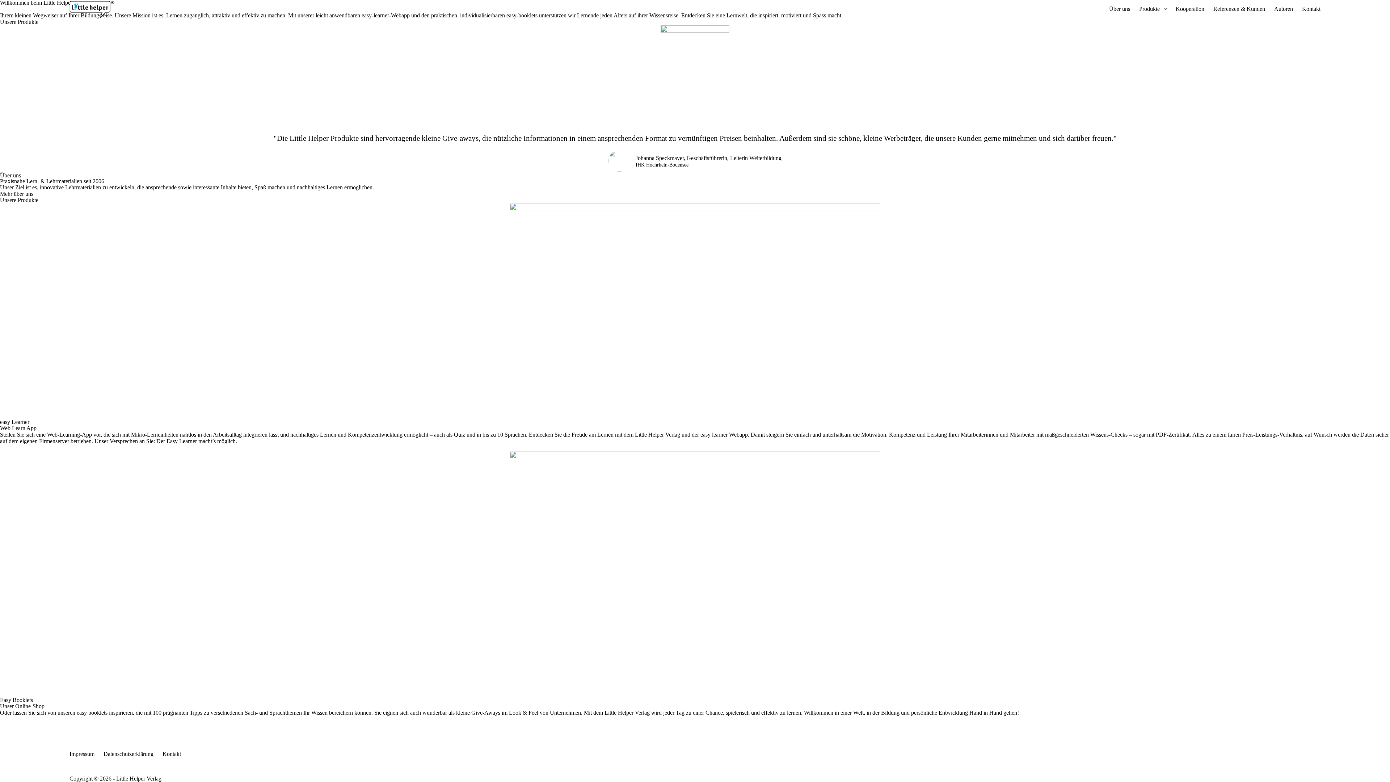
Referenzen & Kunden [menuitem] (1239, 9)
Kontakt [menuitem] (1311, 9)
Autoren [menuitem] (1283, 9)
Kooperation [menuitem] (1190, 9)
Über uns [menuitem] (1119, 9)
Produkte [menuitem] (1149, 9)
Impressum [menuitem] (82, 754)
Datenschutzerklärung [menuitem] (128, 754)
